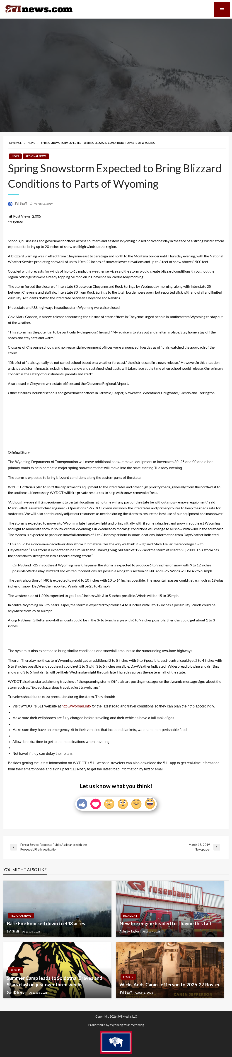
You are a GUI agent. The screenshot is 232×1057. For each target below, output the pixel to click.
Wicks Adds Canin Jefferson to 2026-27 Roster (169, 984)
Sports (16, 969)
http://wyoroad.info (76, 706)
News (31, 142)
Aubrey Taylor (129, 931)
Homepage (15, 142)
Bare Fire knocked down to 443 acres (46, 923)
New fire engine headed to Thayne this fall (165, 923)
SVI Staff (21, 203)
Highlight (130, 915)
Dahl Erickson (17, 992)
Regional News (36, 156)
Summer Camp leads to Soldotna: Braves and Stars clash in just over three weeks (54, 981)
